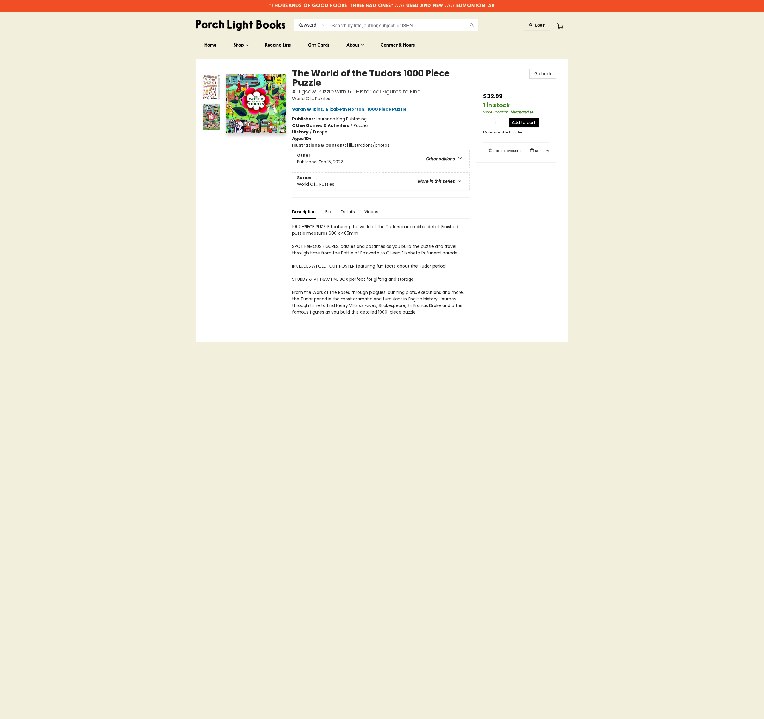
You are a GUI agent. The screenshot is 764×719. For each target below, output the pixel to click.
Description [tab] (304, 212)
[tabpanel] (381, 276)
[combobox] (311, 25)
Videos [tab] (371, 212)
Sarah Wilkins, (308, 109)
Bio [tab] (328, 212)
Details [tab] (348, 212)
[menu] (382, 46)
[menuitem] (210, 46)
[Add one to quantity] (503, 122)
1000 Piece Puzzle (387, 109)
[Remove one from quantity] (487, 122)
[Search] (472, 25)
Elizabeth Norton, (346, 109)
